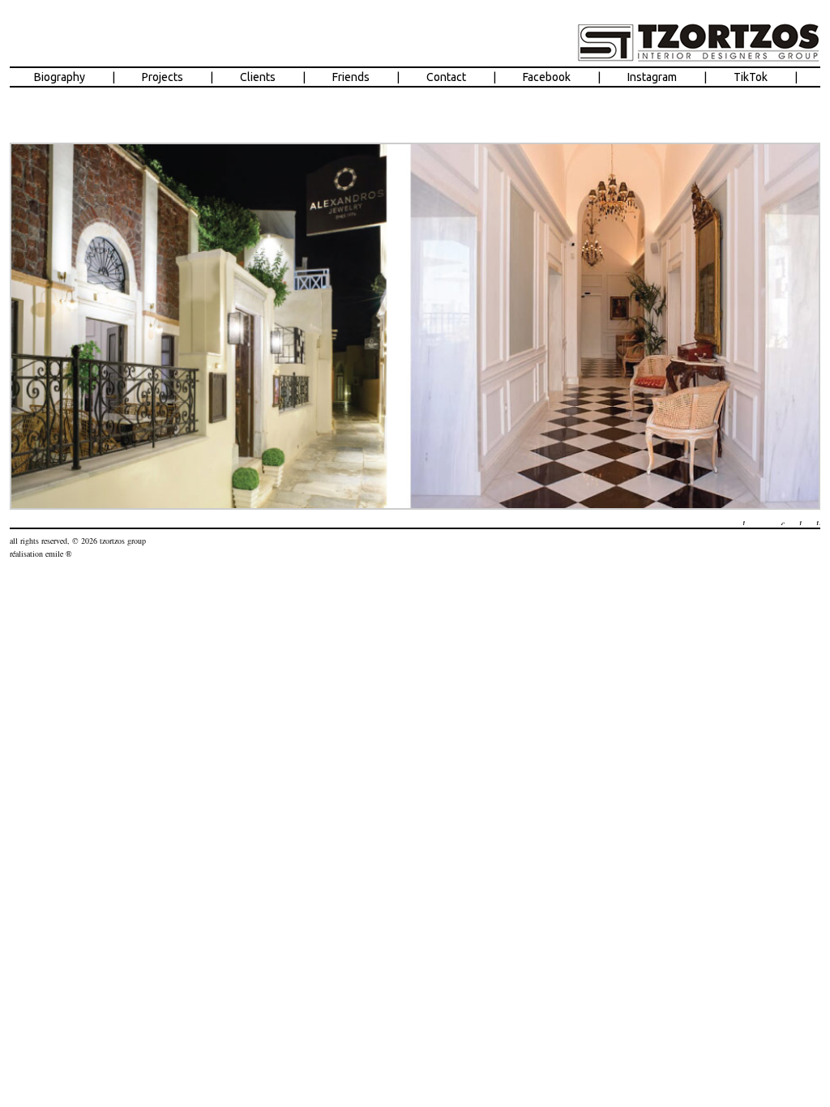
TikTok (751, 77)
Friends (351, 77)
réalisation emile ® (41, 553)
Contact (446, 77)
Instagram (652, 77)
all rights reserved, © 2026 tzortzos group (78, 540)
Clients (258, 77)
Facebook (547, 77)
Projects (162, 77)
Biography (59, 77)
